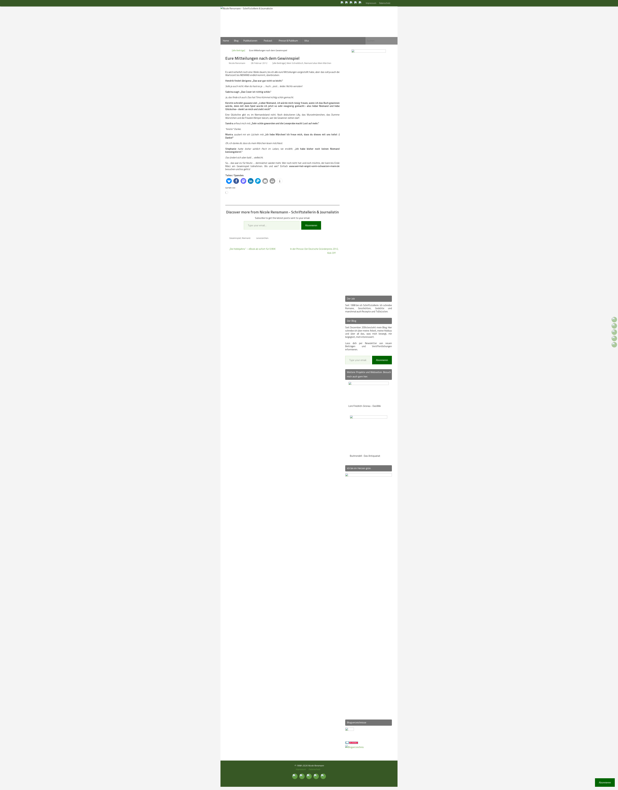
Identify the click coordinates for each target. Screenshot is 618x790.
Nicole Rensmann (237, 63)
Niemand (246, 238)
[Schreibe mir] (360, 3)
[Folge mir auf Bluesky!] (347, 3)
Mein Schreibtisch (295, 63)
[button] (229, 181)
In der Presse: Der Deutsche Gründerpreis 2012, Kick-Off (314, 251)
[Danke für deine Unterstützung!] (351, 3)
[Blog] (354, 747)
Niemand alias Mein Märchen (317, 63)
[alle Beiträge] (238, 50)
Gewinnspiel (235, 238)
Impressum (371, 3)
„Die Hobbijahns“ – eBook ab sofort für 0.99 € (252, 249)
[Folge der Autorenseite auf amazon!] (356, 3)
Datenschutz (384, 3)
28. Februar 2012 (259, 63)
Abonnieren (311, 225)
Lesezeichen (262, 238)
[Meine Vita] (342, 3)
